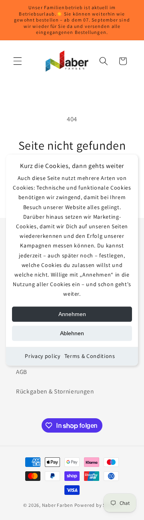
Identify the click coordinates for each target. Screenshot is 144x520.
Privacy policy (42, 356)
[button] (17, 61)
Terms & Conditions (89, 356)
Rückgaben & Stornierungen (55, 391)
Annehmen (72, 314)
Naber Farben (57, 505)
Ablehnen (72, 333)
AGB (21, 372)
